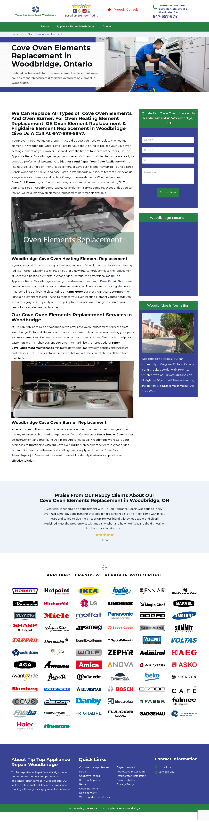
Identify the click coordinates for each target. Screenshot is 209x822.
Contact (108, 26)
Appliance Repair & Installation (75, 26)
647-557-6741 (166, 16)
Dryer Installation (127, 767)
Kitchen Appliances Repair (91, 782)
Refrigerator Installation (131, 775)
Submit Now (168, 192)
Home (45, 26)
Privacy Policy (125, 784)
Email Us (165, 767)
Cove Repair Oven (112, 281)
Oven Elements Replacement (88, 790)
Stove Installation (127, 780)
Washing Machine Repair (94, 797)
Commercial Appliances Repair (94, 769)
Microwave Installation (131, 771)
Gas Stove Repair (89, 775)
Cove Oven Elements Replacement (41, 34)
